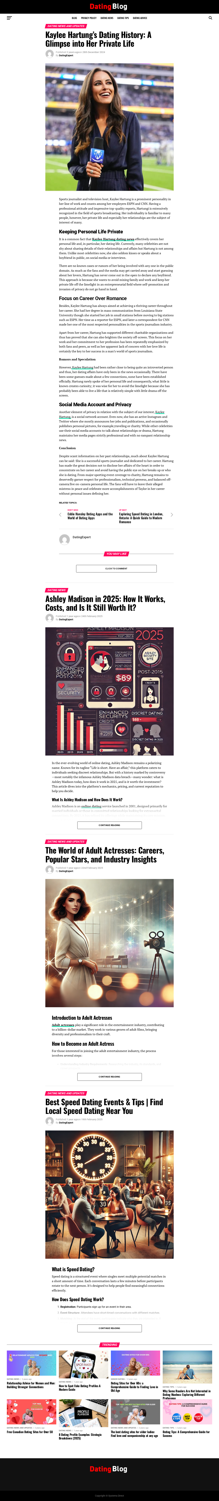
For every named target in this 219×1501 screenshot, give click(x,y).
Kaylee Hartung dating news (113, 239)
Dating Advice (140, 18)
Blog (74, 18)
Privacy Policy (88, 18)
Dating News (107, 18)
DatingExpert (66, 55)
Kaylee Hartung (82, 367)
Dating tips (123, 18)
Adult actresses (63, 1025)
